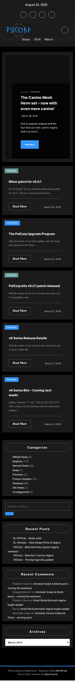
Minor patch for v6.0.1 (25, 182)
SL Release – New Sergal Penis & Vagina (36, 542)
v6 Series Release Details (28, 338)
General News (20, 465)
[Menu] (54, 30)
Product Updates (21, 479)
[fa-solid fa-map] (52, 15)
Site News (12, 223)
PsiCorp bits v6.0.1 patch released (34, 286)
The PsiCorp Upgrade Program (32, 234)
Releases (11, 327)
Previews (17, 474)
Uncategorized (20, 492)
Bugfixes (24, 92)
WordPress (61, 670)
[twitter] (33, 15)
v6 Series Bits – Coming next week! (30, 392)
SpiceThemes (51, 674)
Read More (30, 144)
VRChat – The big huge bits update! (33, 559)
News (15, 470)
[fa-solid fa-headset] (23, 15)
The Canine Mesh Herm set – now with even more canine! (39, 103)
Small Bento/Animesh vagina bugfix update (45, 608)
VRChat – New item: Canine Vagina (33, 555)
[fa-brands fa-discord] (42, 15)
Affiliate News (20, 457)
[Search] (64, 30)
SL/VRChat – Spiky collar (27, 538)
